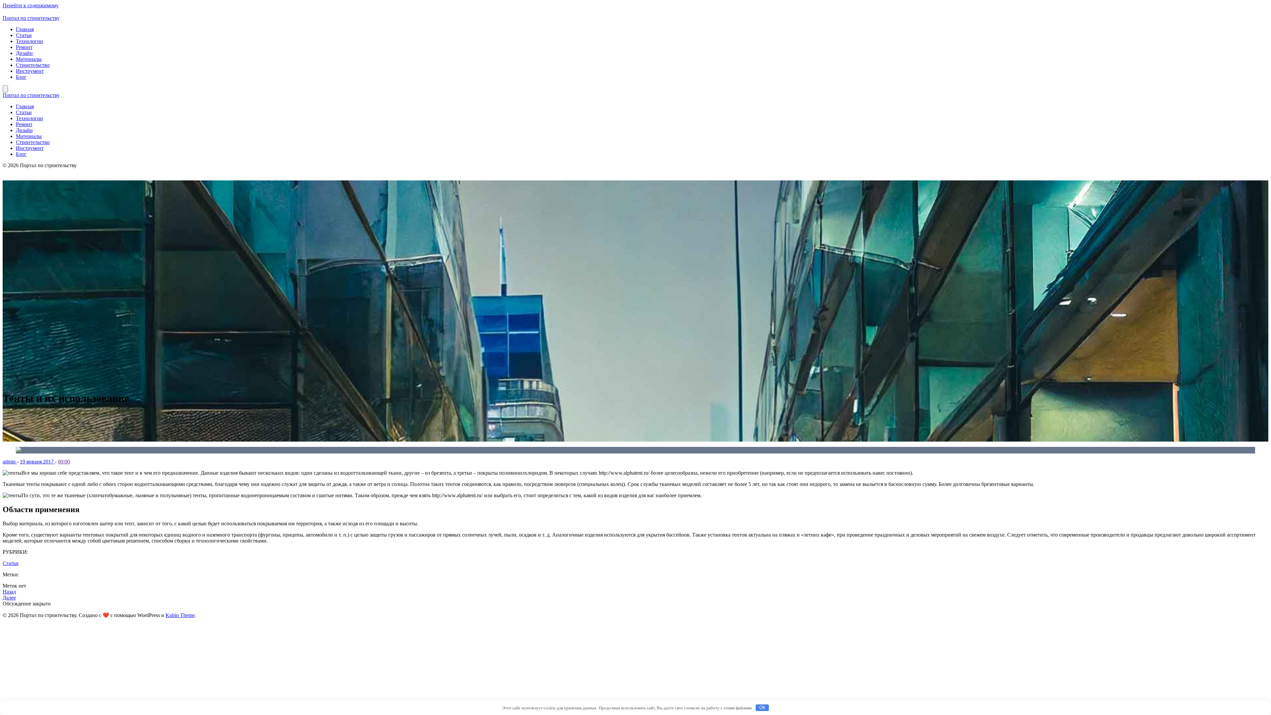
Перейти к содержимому (31, 5)
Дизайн (24, 53)
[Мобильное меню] (5, 88)
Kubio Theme (180, 615)
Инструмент (30, 71)
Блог (21, 77)
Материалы (29, 59)
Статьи (24, 35)
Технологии (29, 41)
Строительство (33, 65)
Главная (25, 29)
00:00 (64, 461)
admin (10, 461)
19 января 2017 (37, 461)
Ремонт (24, 47)
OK (762, 707)
